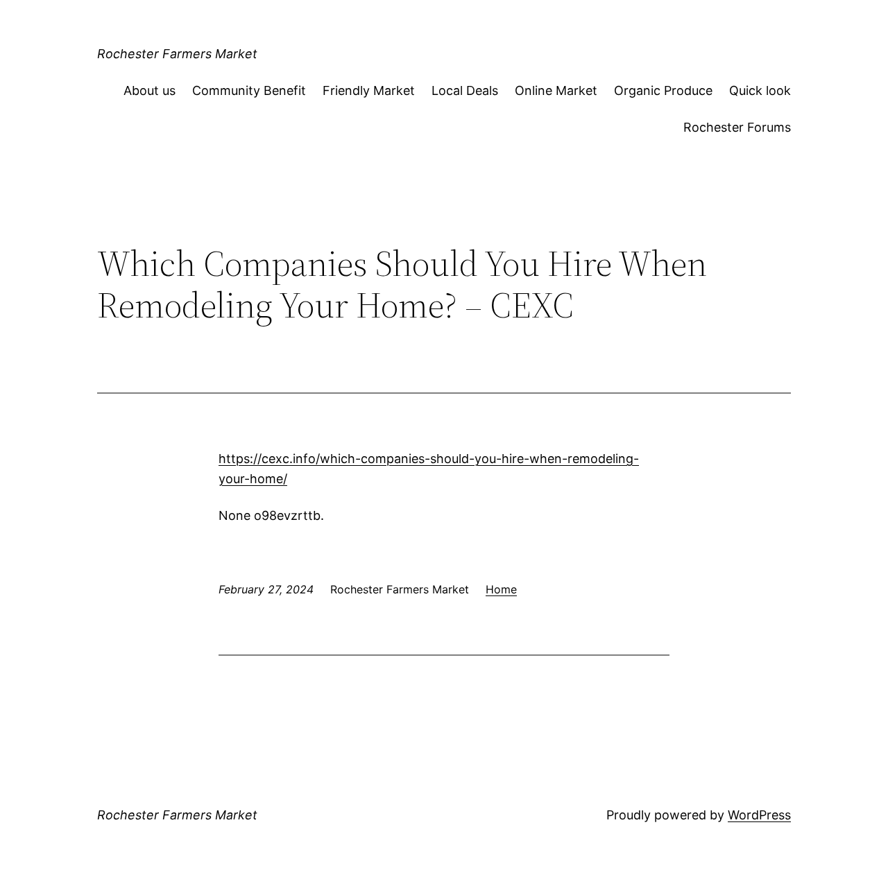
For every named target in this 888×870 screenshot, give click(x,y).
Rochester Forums (737, 127)
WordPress (759, 815)
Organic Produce (663, 90)
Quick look (760, 90)
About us (149, 90)
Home (501, 589)
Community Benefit (249, 90)
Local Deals (465, 90)
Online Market (556, 90)
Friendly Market (369, 90)
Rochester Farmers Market (177, 53)
